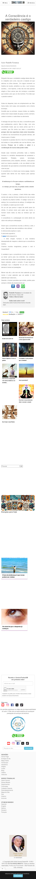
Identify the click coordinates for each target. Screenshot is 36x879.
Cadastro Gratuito (6, 788)
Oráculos (4, 774)
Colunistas (4, 786)
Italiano (3, 808)
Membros (32, 3)
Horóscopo (4, 763)
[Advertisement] (18, 445)
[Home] (18, 723)
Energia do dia (5, 759)
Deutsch (3, 810)
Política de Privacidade (16, 866)
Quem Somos (5, 780)
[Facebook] (12, 705)
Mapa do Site (5, 792)
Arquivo (3, 796)
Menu (6, 3)
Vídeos (3, 772)
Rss (2, 794)
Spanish (3, 804)
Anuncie (3, 798)
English (3, 806)
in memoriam (18, 858)
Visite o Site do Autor (16, 297)
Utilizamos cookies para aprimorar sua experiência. (17, 873)
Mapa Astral (5, 761)
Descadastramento (7, 790)
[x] (16, 705)
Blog (2, 770)
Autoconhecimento (11, 66)
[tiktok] (21, 705)
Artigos (3, 766)
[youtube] (2, 705)
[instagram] (7, 705)
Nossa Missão (5, 782)
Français (4, 812)
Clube (3, 768)
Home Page (5, 757)
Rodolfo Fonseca (12, 62)
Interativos (4, 765)
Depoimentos (5, 784)
